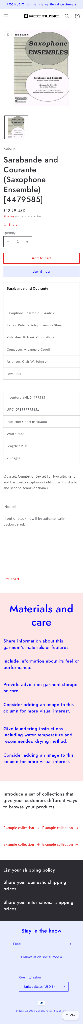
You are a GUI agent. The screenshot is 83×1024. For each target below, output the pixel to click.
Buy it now (41, 271)
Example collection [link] (18, 828)
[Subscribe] (69, 944)
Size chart (11, 579)
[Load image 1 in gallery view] (16, 127)
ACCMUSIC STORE (35, 1011)
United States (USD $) (39, 986)
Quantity (9, 232)
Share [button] (13, 224)
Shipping (8, 216)
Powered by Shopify (56, 1011)
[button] (6, 16)
